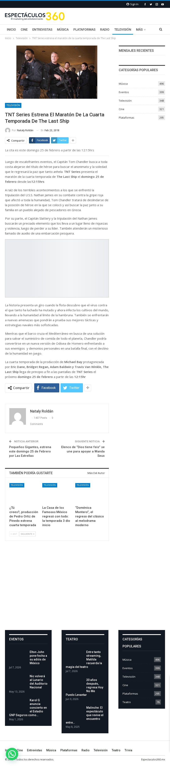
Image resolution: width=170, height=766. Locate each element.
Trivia (128, 750)
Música (63, 29)
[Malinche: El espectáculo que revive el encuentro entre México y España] (75, 712)
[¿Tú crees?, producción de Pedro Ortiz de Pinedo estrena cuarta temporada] (24, 493)
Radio (104, 29)
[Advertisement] (85, 589)
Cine (24, 29)
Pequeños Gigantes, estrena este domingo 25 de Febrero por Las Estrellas (30, 451)
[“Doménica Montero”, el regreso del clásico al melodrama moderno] (89, 493)
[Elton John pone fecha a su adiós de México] (18, 656)
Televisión (122, 29)
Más (139, 29)
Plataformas (84, 29)
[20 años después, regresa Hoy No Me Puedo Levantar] (75, 684)
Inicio (11, 29)
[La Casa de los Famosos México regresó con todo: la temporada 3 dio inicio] (57, 493)
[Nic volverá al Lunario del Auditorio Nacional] (18, 681)
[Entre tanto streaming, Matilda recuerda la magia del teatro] (75, 656)
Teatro (127, 702)
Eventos (124, 92)
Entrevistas (42, 29)
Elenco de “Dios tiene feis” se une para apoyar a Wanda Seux (83, 451)
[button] (12, 754)
